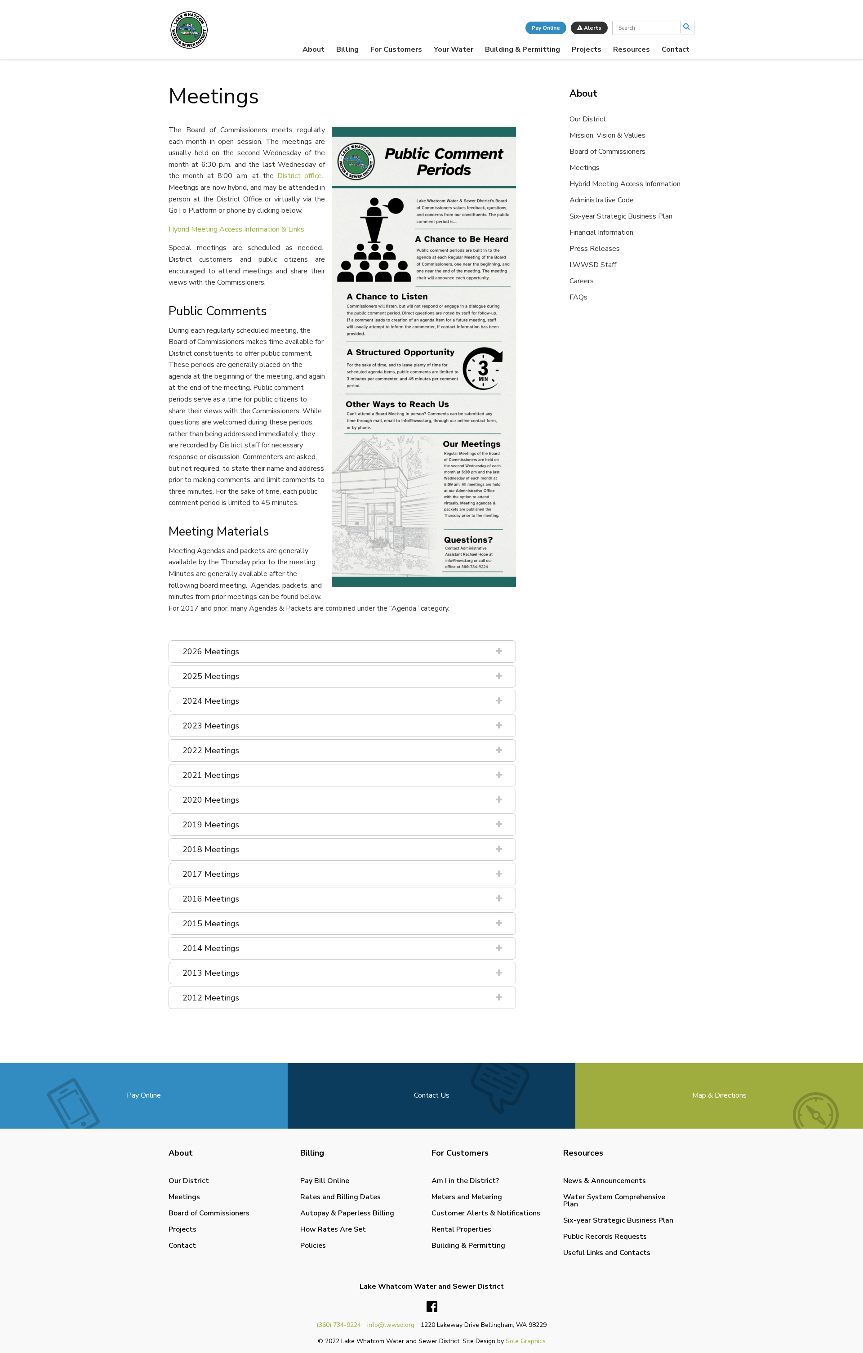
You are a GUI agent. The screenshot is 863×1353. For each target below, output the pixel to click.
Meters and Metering (467, 1197)
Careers (581, 281)
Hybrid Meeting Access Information (625, 184)
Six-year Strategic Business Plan (620, 216)
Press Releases (594, 249)
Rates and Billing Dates (340, 1197)
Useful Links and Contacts (606, 1253)
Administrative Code (601, 200)
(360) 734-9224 (338, 1325)
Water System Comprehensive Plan (614, 1200)
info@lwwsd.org (390, 1325)
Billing (347, 49)
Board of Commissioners (607, 151)
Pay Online (546, 27)
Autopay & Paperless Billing (347, 1213)
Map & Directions (719, 1095)
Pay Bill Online (324, 1181)
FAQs (578, 297)
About (313, 49)
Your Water (453, 49)
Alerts (592, 27)
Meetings (584, 168)
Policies (313, 1245)
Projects (586, 49)
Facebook (432, 1307)
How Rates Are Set (333, 1229)
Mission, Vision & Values (607, 135)
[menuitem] (313, 49)
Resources (631, 49)
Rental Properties (461, 1229)
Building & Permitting (522, 49)
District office (299, 176)
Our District (587, 119)
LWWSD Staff (592, 265)
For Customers (396, 49)
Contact (676, 49)
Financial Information (601, 232)
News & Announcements (604, 1181)
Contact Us (431, 1095)
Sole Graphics (526, 1341)
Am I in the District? (465, 1181)
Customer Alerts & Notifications (486, 1213)
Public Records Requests (605, 1236)
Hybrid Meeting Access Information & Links (236, 229)
